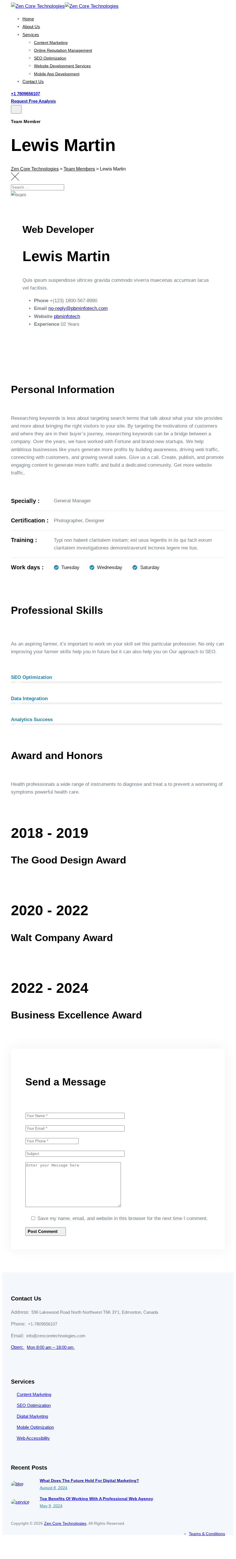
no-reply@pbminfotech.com (78, 308)
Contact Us (33, 81)
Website (43, 316)
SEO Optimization (50, 58)
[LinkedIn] (57, 347)
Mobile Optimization (35, 1427)
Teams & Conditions (207, 1533)
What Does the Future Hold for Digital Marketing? (89, 1480)
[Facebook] (37, 347)
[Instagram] (66, 347)
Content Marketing (51, 42)
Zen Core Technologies (65, 1523)
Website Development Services (62, 66)
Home (28, 18)
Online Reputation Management (63, 50)
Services (30, 34)
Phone (41, 300)
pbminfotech (67, 316)
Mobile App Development (56, 74)
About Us (31, 26)
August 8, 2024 (53, 1487)
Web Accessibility (33, 1438)
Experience (46, 324)
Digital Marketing (32, 1416)
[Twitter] (47, 347)
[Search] (226, 191)
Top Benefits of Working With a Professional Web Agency (96, 1498)
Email (40, 308)
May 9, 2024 (51, 1506)
